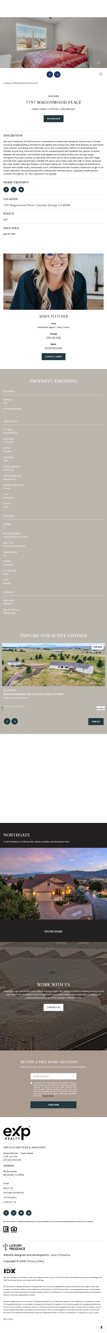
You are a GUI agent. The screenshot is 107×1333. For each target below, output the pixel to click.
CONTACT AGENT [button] (53, 356)
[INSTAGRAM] (13, 1213)
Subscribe (53, 1104)
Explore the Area (54, 931)
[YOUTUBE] (21, 1213)
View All (96, 721)
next (57, 74)
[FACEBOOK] (6, 1213)
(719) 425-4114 (10, 1156)
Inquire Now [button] (53, 118)
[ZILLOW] (28, 1213)
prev (50, 74)
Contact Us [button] (53, 1007)
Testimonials (10, 1197)
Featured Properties (13, 1192)
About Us (8, 1188)
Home (6, 1183)
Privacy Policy (48, 1096)
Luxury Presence (60, 1255)
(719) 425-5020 (53, 337)
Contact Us (9, 1202)
